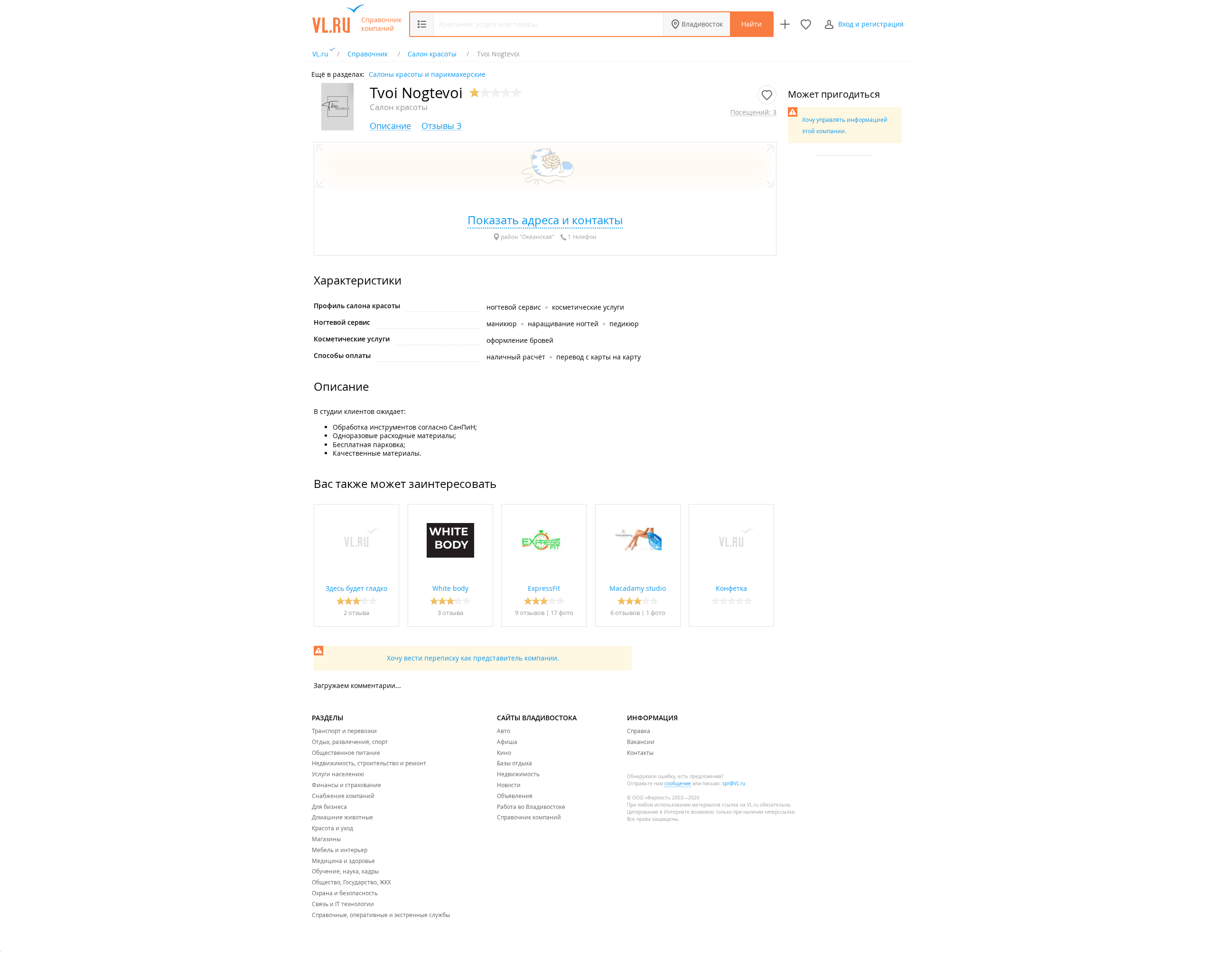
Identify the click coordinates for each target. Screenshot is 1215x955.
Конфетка (731, 588)
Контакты (640, 752)
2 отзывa (356, 612)
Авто (503, 731)
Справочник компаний (381, 24)
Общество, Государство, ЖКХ (351, 882)
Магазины (326, 839)
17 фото (562, 612)
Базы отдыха (514, 763)
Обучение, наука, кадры (345, 871)
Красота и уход (332, 828)
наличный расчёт (515, 356)
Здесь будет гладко (356, 588)
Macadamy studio (637, 588)
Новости (509, 785)
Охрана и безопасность (345, 893)
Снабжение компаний (343, 795)
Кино (504, 752)
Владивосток (702, 23)
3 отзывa (450, 612)
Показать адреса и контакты (545, 220)
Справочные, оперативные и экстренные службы (381, 914)
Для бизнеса (329, 806)
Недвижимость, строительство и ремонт (369, 763)
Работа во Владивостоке (531, 806)
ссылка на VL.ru (740, 805)
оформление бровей (519, 340)
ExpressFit (544, 588)
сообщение (677, 784)
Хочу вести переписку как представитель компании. (473, 657)
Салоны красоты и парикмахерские (427, 74)
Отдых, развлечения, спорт (350, 741)
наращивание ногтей (563, 323)
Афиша (507, 741)
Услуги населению (338, 774)
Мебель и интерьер (339, 850)
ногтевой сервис (513, 307)
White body (450, 588)
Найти (751, 23)
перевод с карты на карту (598, 356)
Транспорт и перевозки (344, 731)
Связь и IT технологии (343, 904)
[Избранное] (805, 24)
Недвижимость (518, 774)
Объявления (515, 795)
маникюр (501, 323)
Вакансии (640, 741)
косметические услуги (588, 307)
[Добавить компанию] (785, 24)
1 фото (655, 612)
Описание (390, 125)
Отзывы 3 (441, 125)
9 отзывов (529, 612)
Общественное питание (346, 752)
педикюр (624, 323)
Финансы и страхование (346, 785)
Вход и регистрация (871, 23)
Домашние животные (342, 817)
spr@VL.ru (733, 784)
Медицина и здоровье (343, 860)
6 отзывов (625, 612)
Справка (638, 731)
